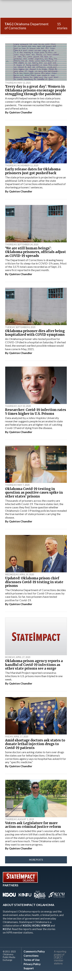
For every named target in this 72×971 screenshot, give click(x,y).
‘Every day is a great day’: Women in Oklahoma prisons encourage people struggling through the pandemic (35, 90)
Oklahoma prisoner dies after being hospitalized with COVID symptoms (35, 333)
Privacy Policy (32, 964)
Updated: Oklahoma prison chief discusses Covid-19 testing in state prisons (34, 582)
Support (29, 968)
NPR (58, 957)
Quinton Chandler (20, 112)
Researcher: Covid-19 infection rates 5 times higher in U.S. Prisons (35, 412)
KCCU (7, 929)
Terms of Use (32, 959)
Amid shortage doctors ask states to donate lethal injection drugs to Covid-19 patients (35, 744)
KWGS (45, 925)
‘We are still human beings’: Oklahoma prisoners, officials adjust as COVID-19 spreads (35, 252)
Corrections (31, 955)
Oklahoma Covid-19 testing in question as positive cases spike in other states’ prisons (34, 492)
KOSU (36, 925)
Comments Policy (34, 951)
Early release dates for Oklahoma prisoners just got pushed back (32, 171)
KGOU (27, 925)
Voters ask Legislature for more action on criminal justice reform (33, 825)
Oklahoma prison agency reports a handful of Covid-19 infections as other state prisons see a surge (34, 664)
